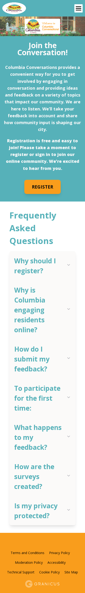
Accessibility (56, 562)
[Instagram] (54, 543)
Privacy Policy (59, 553)
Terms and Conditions (27, 553)
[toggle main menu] (78, 8)
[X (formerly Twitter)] (38, 543)
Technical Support (20, 572)
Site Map (71, 572)
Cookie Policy (49, 572)
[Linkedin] (46, 543)
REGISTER (42, 187)
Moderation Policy (29, 562)
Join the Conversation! (42, 49)
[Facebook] (30, 543)
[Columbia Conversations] (26, 8)
